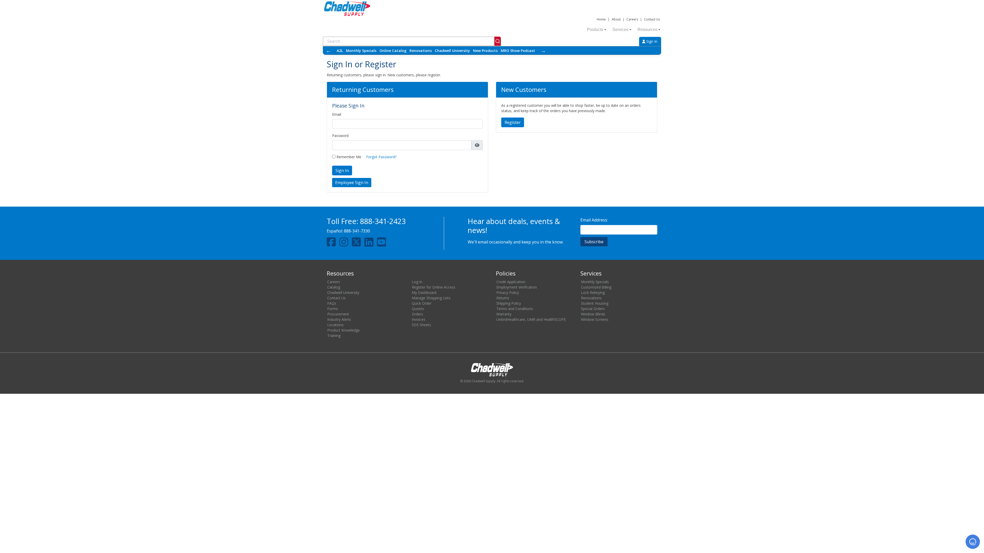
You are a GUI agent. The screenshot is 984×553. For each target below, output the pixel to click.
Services (620, 29)
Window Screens (594, 319)
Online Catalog (393, 50)
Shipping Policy (508, 303)
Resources (647, 29)
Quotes (418, 308)
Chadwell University (452, 50)
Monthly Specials (361, 50)
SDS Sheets (421, 324)
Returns (502, 297)
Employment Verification (516, 287)
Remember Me (348, 156)
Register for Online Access (433, 287)
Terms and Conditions (514, 308)
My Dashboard (424, 292)
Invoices (418, 319)
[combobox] (412, 41)
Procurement (338, 314)
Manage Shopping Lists (431, 297)
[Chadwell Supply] (347, 8)
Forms (332, 308)
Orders (417, 314)
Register (513, 122)
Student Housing (594, 303)
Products (595, 29)
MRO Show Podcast (518, 50)
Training (334, 335)
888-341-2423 (383, 221)
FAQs (331, 303)
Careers (632, 19)
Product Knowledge (343, 330)
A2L (340, 50)
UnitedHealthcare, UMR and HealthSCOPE (531, 319)
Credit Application (510, 281)
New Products (485, 50)
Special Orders (593, 308)
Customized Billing (596, 287)
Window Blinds (593, 314)
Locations (335, 324)
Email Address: (594, 220)
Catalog (333, 287)
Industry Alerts (339, 319)
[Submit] (497, 41)
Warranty (503, 314)
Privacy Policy (507, 292)
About (616, 19)
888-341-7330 (357, 231)
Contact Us (652, 19)
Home (601, 19)
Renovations (420, 50)
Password (340, 135)
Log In (417, 281)
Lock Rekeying (593, 292)
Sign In (651, 41)
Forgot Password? (381, 156)
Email (336, 114)
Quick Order (422, 303)
